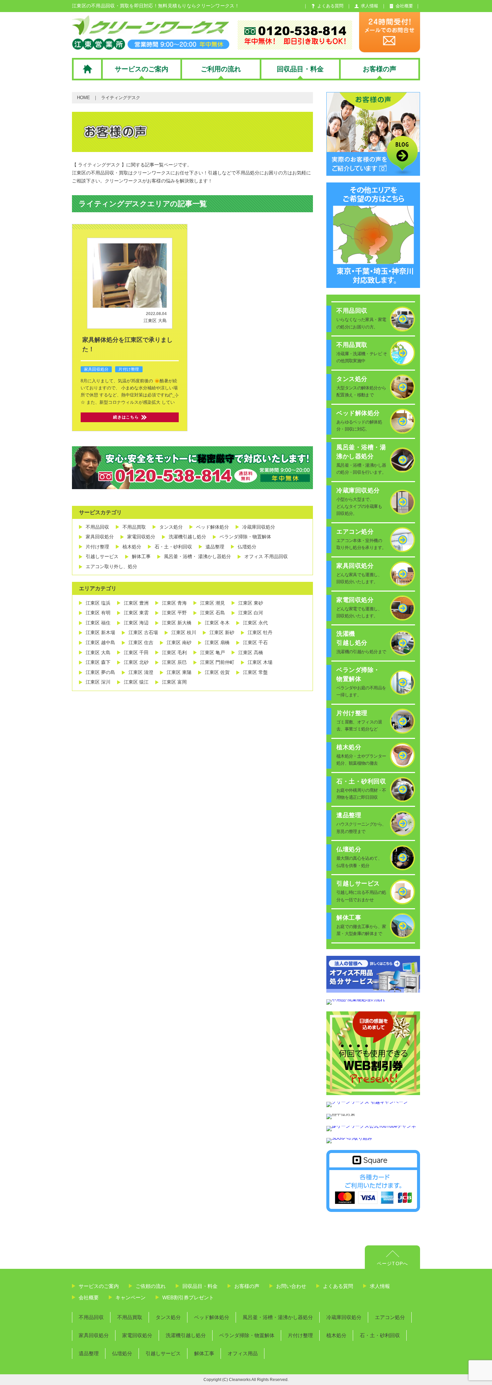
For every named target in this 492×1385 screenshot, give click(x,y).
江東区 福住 (98, 622)
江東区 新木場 (100, 632)
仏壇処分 (247, 546)
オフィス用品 (243, 1353)
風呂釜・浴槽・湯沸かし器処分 (278, 1317)
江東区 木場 (260, 662)
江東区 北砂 (136, 662)
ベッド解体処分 (212, 527)
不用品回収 (97, 527)
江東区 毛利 (174, 652)
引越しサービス (102, 556)
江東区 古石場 (143, 632)
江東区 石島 (212, 612)
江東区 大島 (155, 320)
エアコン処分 (390, 1317)
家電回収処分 (141, 536)
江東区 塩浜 (98, 603)
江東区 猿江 (136, 682)
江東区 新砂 (222, 632)
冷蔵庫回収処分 (258, 527)
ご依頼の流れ (151, 1286)
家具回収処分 (96, 369)
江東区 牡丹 (260, 632)
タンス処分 (171, 527)
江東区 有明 (98, 612)
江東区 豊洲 (136, 603)
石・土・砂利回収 (173, 546)
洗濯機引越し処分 (187, 536)
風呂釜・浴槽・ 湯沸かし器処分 (197, 556)
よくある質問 (338, 1286)
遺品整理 (215, 546)
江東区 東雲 (136, 612)
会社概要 (89, 1297)
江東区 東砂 (250, 603)
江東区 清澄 (141, 672)
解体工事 (141, 556)
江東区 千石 (255, 642)
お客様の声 (246, 1286)
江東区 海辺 (136, 622)
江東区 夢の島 (100, 672)
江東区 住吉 (141, 642)
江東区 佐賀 (217, 672)
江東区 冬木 (217, 622)
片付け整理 (128, 369)
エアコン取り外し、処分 (111, 566)
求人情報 (380, 1286)
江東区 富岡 (174, 682)
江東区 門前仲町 (217, 662)
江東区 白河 (250, 612)
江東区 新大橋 (176, 622)
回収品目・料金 (200, 1286)
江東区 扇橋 (217, 642)
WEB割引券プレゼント (188, 1297)
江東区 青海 (174, 603)
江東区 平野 (174, 612)
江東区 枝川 (183, 632)
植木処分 (131, 546)
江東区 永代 (255, 622)
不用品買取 (134, 527)
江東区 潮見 (212, 603)
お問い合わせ (291, 1286)
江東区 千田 (136, 652)
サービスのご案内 (99, 1286)
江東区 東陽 (179, 672)
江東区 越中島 (100, 642)
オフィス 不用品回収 (266, 556)
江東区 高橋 (250, 652)
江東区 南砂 (179, 642)
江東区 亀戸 (212, 652)
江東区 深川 (98, 682)
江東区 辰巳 (174, 662)
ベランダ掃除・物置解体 (245, 536)
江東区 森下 (98, 662)
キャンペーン (130, 1297)
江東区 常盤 (255, 672)
